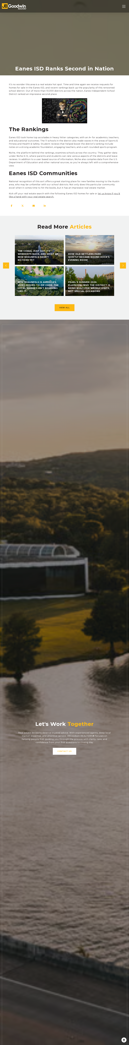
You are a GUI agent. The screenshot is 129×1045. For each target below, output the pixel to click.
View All (64, 307)
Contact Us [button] (64, 751)
